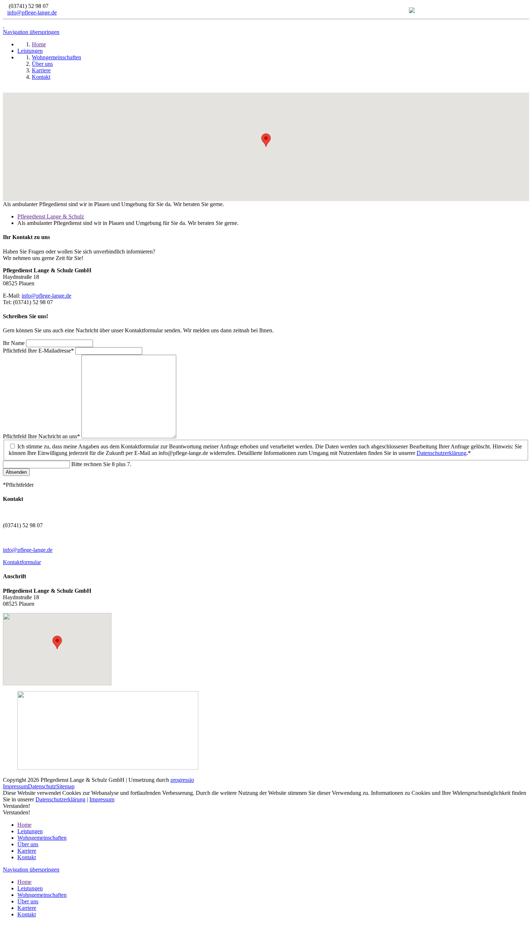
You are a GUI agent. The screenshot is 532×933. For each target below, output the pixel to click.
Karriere (26, 851)
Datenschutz (42, 786)
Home (24, 825)
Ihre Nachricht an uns (41, 436)
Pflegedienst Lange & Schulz (50, 216)
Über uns (27, 844)
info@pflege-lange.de (32, 12)
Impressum (15, 786)
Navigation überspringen (31, 32)
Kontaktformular (22, 562)
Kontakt (26, 857)
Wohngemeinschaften (42, 838)
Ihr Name (14, 343)
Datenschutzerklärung (441, 453)
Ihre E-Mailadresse (38, 351)
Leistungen (30, 831)
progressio (182, 780)
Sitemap (65, 786)
